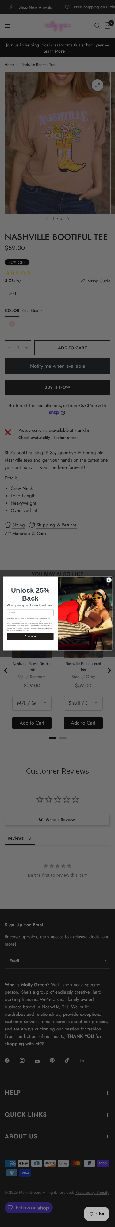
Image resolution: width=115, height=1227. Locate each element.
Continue (30, 636)
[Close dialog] (108, 580)
